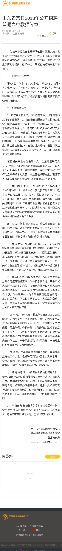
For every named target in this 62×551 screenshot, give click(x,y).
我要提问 (30, 478)
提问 (52, 456)
